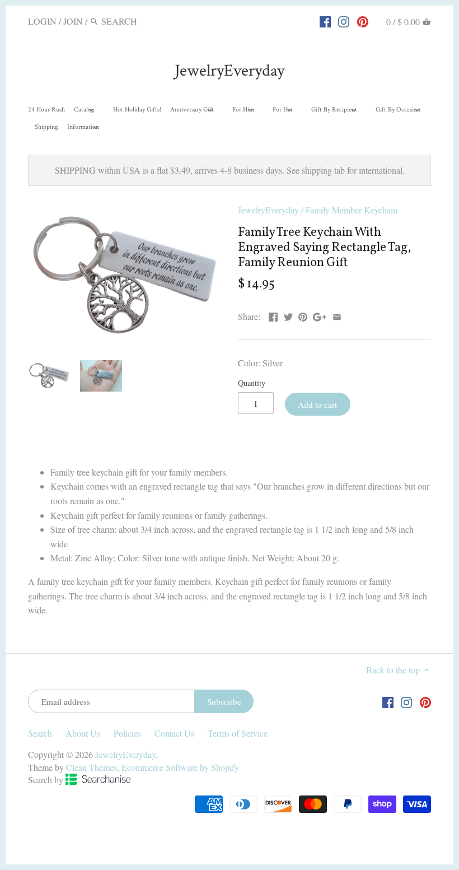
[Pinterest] (362, 20)
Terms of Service (238, 733)
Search (40, 733)
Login (42, 21)
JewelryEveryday (229, 71)
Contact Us (174, 733)
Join (73, 21)
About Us (82, 733)
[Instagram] (343, 20)
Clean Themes (91, 767)
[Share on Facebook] (273, 315)
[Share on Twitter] (288, 315)
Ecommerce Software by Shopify (180, 767)
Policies (127, 733)
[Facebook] (325, 20)
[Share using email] (336, 315)
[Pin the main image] (302, 315)
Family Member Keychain (351, 210)
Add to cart (317, 404)
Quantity (251, 383)
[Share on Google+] (319, 315)
